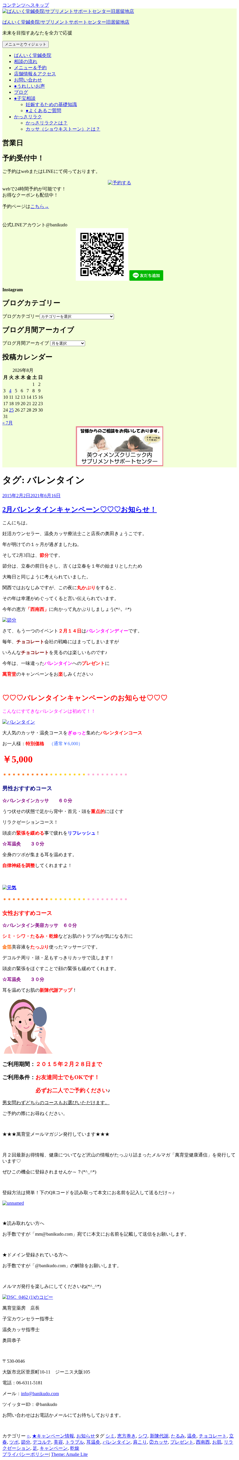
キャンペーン (54, 1448)
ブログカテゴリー (21, 316)
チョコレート (213, 1435)
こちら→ (39, 206)
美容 (58, 1442)
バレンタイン (117, 1442)
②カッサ (158, 1442)
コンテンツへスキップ (25, 5)
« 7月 (7, 422)
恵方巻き (126, 1435)
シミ (110, 1435)
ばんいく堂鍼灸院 (32, 55)
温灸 (191, 1435)
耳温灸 (93, 1442)
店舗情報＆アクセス (35, 73)
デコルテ (42, 1442)
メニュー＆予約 (30, 67)
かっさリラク (28, 116)
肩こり (140, 1442)
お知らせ (85, 1435)
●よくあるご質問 (43, 110)
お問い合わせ (28, 79)
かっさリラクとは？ (47, 122)
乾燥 (74, 1448)
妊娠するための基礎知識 (51, 104)
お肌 (217, 1442)
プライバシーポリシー (25, 1454)
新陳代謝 (159, 1435)
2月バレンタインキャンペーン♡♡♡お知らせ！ (79, 509)
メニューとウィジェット (25, 44)
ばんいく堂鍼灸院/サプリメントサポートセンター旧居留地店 (65, 22)
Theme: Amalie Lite (69, 1454)
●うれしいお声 (29, 86)
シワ (142, 1435)
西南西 (203, 1442)
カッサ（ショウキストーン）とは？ (63, 128)
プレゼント (182, 1442)
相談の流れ (25, 61)
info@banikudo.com (40, 1393)
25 (11, 410)
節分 (25, 1442)
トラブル (74, 1442)
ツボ (14, 1442)
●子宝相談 (25, 98)
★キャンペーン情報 (53, 1435)
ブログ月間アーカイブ (25, 343)
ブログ (21, 92)
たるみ (178, 1435)
